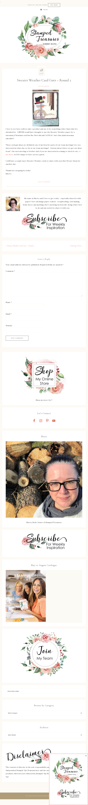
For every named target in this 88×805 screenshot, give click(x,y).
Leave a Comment (44, 182)
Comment (10, 271)
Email (9, 314)
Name (9, 302)
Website (9, 326)
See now (54, 5)
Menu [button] (45, 9)
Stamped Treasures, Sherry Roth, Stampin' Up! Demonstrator (44, 38)
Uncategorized (43, 86)
